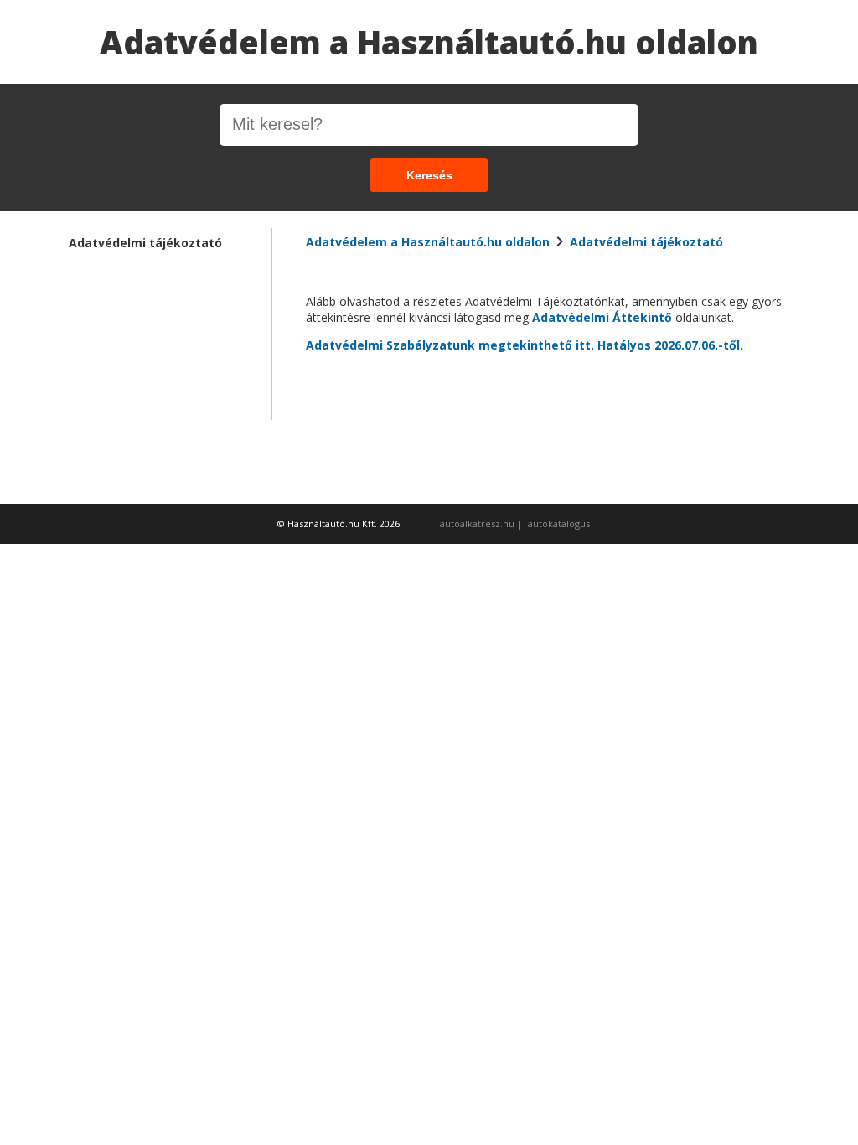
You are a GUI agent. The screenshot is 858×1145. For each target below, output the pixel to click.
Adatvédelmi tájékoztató (646, 242)
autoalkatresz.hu (477, 523)
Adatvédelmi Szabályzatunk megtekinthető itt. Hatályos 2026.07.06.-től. (524, 345)
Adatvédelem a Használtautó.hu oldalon (429, 42)
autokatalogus (559, 523)
